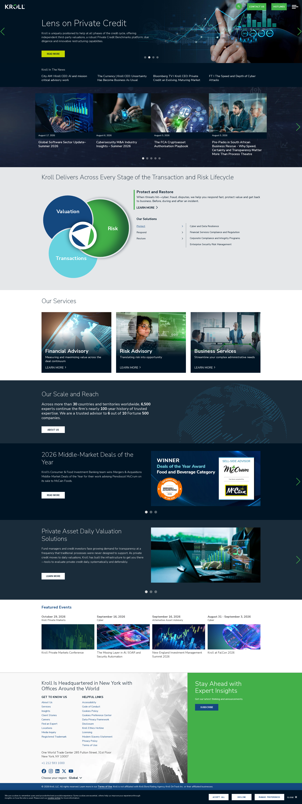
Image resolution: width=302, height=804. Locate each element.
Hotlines (279, 6)
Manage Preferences (269, 797)
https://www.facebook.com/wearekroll (44, 771)
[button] (239, 6)
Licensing (87, 732)
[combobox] (76, 778)
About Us (53, 429)
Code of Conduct (91, 706)
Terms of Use (89, 745)
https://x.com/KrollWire (64, 771)
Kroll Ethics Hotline (93, 728)
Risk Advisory (197, 238)
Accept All (219, 797)
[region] (151, 797)
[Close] (296, 797)
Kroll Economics (198, 244)
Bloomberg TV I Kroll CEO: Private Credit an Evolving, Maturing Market (176, 78)
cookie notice (54, 798)
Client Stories (49, 715)
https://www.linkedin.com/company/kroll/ (57, 771)
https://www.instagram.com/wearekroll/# (51, 771)
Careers (46, 719)
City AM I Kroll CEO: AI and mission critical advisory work (64, 78)
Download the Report (58, 55)
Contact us (256, 6)
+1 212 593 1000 (53, 763)
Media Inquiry (49, 732)
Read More (53, 495)
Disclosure (88, 723)
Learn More (53, 576)
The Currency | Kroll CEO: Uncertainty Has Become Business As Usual (122, 78)
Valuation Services (200, 226)
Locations (47, 728)
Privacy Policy (89, 741)
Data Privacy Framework (95, 719)
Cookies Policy (90, 711)
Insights (46, 711)
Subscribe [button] (206, 707)
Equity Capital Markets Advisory (208, 232)
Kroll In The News (53, 70)
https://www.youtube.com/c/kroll (71, 771)
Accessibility (89, 702)
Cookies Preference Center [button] (97, 715)
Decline (242, 797)
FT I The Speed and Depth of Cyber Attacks (232, 78)
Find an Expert (49, 723)
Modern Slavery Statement (97, 736)
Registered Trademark (54, 736)
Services (46, 706)
